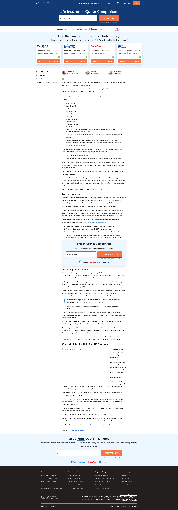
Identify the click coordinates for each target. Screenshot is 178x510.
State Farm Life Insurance (103, 488)
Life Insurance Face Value (76, 488)
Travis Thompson (72, 73)
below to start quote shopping (93, 425)
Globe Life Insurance (101, 475)
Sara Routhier (94, 73)
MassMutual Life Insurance (103, 481)
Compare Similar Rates (48, 61)
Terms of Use (115, 22)
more (56, 53)
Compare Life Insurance (48, 475)
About (109, 3)
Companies (95, 3)
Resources (45, 472)
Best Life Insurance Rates (49, 478)
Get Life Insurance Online (49, 481)
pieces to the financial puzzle (96, 222)
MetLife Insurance (101, 485)
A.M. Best (87, 324)
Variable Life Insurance (75, 481)
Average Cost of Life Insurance (50, 485)
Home (66, 430)
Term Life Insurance (74, 475)
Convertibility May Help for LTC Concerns (46, 82)
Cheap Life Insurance (77, 430)
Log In (137, 3)
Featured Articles (74, 472)
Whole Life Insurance (75, 478)
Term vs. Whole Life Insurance (77, 485)
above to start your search (99, 189)
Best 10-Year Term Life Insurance (51, 488)
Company (126, 472)
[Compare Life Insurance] (43, 3)
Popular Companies (102, 472)
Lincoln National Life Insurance (105, 478)
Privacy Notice (127, 481)
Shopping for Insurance (42, 79)
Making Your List (40, 75)
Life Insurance (82, 3)
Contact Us (125, 478)
